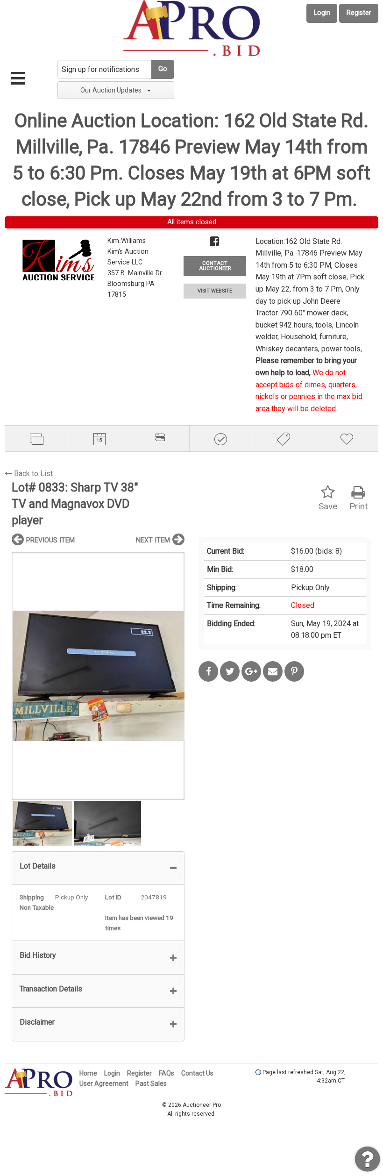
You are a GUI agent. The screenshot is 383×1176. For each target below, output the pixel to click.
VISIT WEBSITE (215, 291)
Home (88, 1073)
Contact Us (197, 1073)
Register (359, 13)
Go (162, 69)
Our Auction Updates (111, 90)
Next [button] (175, 676)
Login (322, 13)
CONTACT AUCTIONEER (215, 265)
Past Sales (151, 1083)
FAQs (166, 1073)
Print (358, 506)
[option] (98, 675)
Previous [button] (21, 676)
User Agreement (103, 1083)
